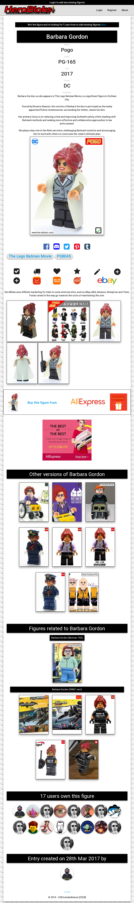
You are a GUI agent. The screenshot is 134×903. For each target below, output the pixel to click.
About (125, 10)
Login (99, 10)
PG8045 (64, 256)
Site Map (67, 892)
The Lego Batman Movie (30, 256)
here (103, 24)
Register (112, 10)
